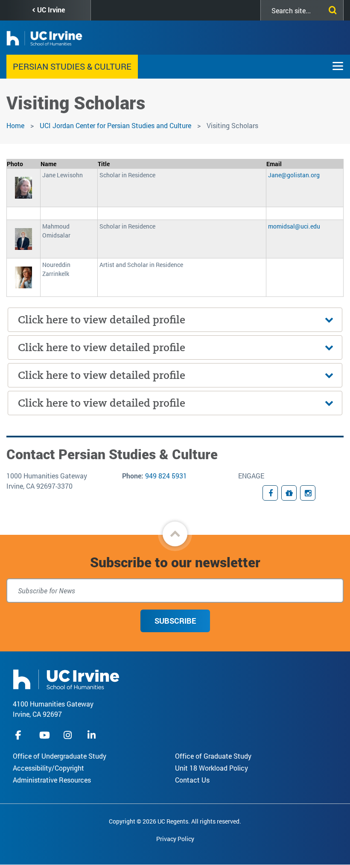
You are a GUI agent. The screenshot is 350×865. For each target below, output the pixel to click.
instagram (69, 735)
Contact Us (192, 779)
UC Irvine (51, 9)
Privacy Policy (175, 839)
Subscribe (175, 621)
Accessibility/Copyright (48, 767)
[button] (175, 534)
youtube (44, 735)
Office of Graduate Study (213, 755)
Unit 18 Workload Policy (211, 767)
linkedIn (93, 735)
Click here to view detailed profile (101, 319)
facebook (20, 735)
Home (15, 125)
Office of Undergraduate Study (59, 755)
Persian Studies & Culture (72, 66)
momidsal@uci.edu (294, 226)
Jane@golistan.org (294, 175)
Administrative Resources (52, 779)
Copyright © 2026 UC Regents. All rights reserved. (175, 821)
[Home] (66, 678)
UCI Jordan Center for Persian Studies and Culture (115, 125)
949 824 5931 (166, 475)
